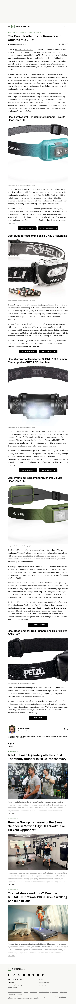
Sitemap (19, 994)
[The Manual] (20, 26)
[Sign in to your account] (64, 26)
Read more (11, 814)
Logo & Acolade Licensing (15, 985)
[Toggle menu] (9, 26)
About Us (40, 980)
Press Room (12, 994)
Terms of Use (55, 992)
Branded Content (12, 987)
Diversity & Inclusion (44, 992)
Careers (26, 992)
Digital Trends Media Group (15, 992)
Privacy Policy (63, 992)
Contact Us (11, 982)
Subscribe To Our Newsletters (16, 980)
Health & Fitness (13, 752)
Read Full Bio (20, 738)
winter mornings (25, 611)
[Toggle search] (67, 26)
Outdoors (10, 746)
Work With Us (33, 992)
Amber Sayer (13, 44)
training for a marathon (24, 49)
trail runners (37, 688)
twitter (67, 729)
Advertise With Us (43, 985)
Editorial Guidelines (43, 982)
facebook (64, 729)
